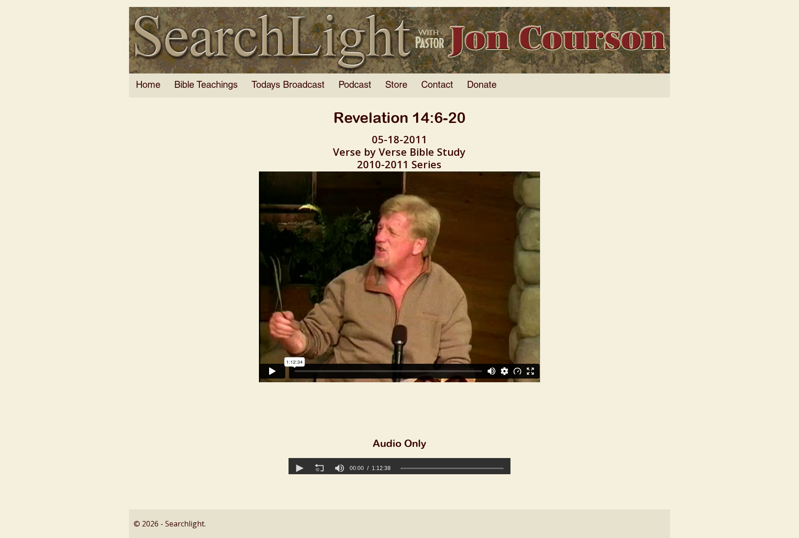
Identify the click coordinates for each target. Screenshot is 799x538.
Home (148, 85)
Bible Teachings (206, 85)
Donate (482, 85)
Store (396, 85)
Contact (437, 85)
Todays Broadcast (288, 85)
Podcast (354, 85)
